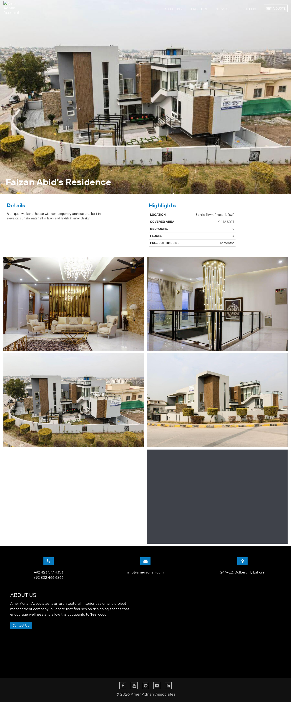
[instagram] (156, 685)
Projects (199, 9)
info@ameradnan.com (145, 572)
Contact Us (21, 625)
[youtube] (134, 685)
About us (172, 9)
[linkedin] (168, 685)
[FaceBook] (122, 685)
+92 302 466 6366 (48, 577)
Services (223, 9)
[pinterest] (145, 685)
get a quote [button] (276, 8)
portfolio (247, 9)
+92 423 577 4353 (48, 572)
